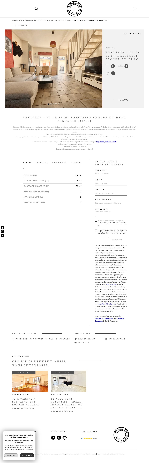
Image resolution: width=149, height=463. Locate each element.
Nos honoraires (72, 454)
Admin (99, 454)
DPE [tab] (25, 168)
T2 (65, 20)
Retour (22, 25)
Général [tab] (28, 163)
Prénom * (101, 170)
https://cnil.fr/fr (111, 284)
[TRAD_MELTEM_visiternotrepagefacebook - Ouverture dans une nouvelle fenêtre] (2, 227)
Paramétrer (11, 455)
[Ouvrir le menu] (135, 9)
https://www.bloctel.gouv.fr (107, 304)
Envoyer (117, 240)
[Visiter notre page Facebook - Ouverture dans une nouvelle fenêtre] (53, 438)
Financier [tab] (76, 163)
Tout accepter (26, 455)
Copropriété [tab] (59, 163)
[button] (48, 104)
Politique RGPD (113, 454)
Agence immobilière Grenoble (25, 20)
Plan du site (81, 454)
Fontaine (50, 20)
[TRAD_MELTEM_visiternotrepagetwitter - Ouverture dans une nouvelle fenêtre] (2, 235)
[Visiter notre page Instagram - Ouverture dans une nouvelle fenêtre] (59, 438)
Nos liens (105, 454)
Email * (99, 189)
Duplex (59, 20)
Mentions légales (91, 454)
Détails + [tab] (42, 163)
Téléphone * (103, 199)
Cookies (122, 454)
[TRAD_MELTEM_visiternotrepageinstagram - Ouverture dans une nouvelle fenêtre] (2, 231)
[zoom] (53, 68)
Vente (42, 20)
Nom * (99, 180)
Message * (101, 209)
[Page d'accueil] (74, 8)
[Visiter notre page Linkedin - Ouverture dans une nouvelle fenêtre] (65, 438)
